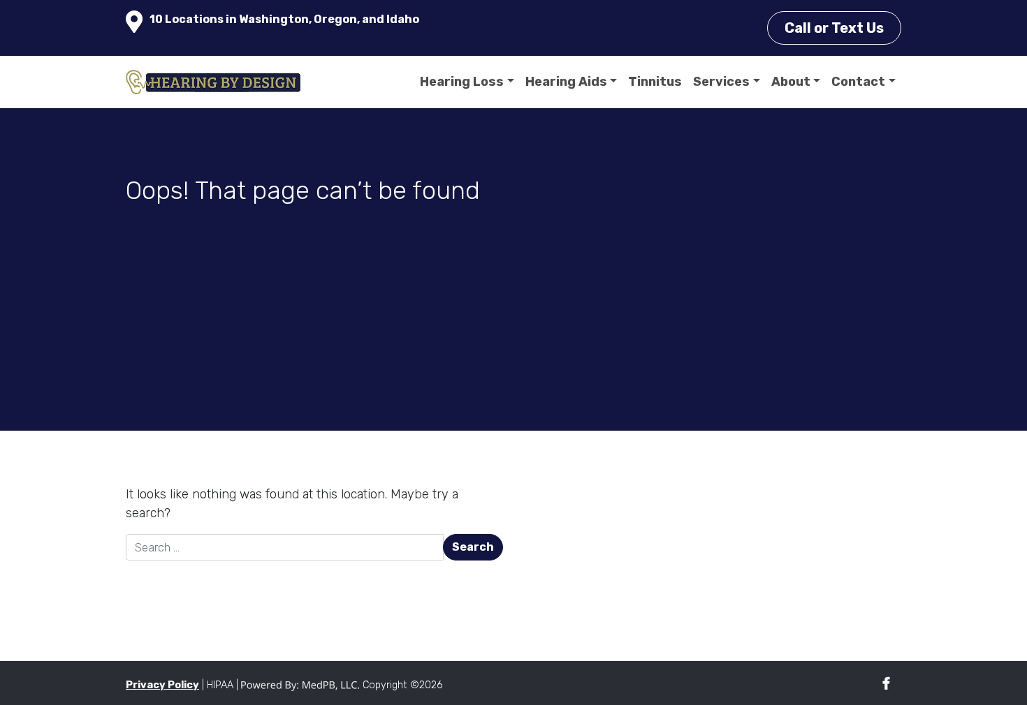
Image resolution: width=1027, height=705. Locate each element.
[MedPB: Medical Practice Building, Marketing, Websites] (300, 685)
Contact (858, 81)
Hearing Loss (462, 81)
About (790, 81)
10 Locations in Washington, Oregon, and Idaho (284, 19)
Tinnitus (655, 81)
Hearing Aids (566, 81)
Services (721, 81)
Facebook (886, 683)
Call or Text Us (834, 28)
